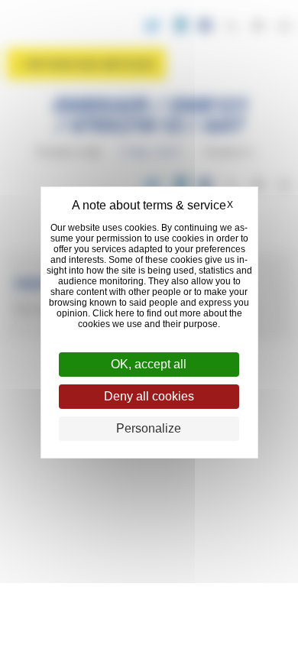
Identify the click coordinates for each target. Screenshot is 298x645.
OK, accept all (148, 364)
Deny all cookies (149, 396)
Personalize (148, 428)
